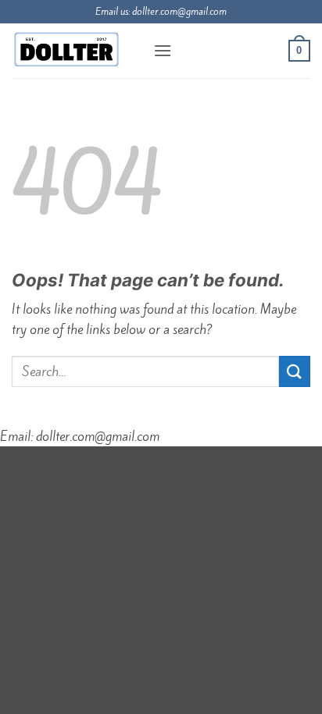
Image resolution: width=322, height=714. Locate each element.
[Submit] (294, 371)
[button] (162, 50)
